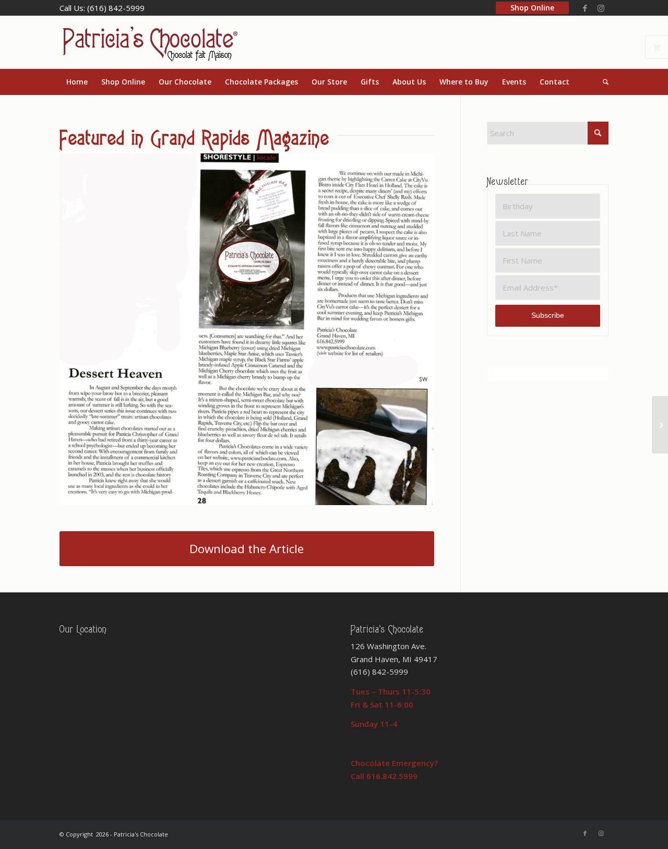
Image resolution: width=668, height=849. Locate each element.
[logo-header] (149, 42)
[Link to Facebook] (585, 8)
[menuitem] (532, 11)
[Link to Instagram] (601, 8)
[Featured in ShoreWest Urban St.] (660, 424)
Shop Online (532, 8)
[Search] (602, 82)
